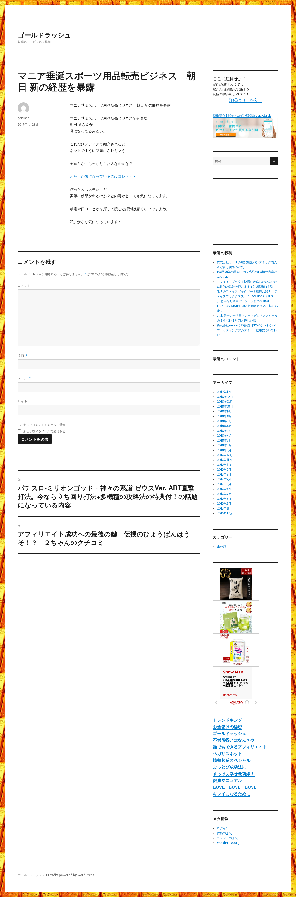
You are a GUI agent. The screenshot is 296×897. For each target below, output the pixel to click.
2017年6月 (224, 484)
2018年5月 (224, 431)
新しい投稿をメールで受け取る (44, 431)
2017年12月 (225, 455)
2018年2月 (224, 445)
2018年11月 (225, 402)
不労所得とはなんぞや (234, 740)
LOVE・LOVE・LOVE (235, 787)
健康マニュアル (227, 780)
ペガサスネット (227, 753)
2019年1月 (224, 392)
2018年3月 (224, 440)
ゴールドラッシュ (44, 35)
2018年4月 (224, 436)
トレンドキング (227, 720)
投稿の (224, 833)
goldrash (23, 118)
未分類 (221, 547)
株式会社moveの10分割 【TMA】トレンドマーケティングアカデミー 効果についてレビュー (247, 330)
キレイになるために (231, 793)
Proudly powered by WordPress (70, 875)
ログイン (223, 828)
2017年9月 (224, 470)
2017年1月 (224, 508)
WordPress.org (228, 843)
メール (24, 378)
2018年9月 (224, 411)
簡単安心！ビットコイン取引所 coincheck (242, 115)
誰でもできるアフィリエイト (240, 747)
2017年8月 (224, 474)
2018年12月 (225, 397)
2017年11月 (224, 460)
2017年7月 (224, 479)
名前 (23, 355)
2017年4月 (224, 494)
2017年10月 (225, 465)
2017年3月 (224, 499)
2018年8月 (224, 416)
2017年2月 (224, 504)
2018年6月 (224, 426)
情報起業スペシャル (231, 760)
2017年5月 (224, 489)
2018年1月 (224, 450)
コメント (24, 285)
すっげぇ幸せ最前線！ (234, 773)
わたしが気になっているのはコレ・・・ (103, 176)
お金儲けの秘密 (227, 726)
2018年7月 (224, 421)
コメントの (227, 838)
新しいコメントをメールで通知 (44, 424)
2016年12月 (225, 513)
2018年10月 (225, 407)
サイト (23, 401)
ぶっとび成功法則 (229, 767)
